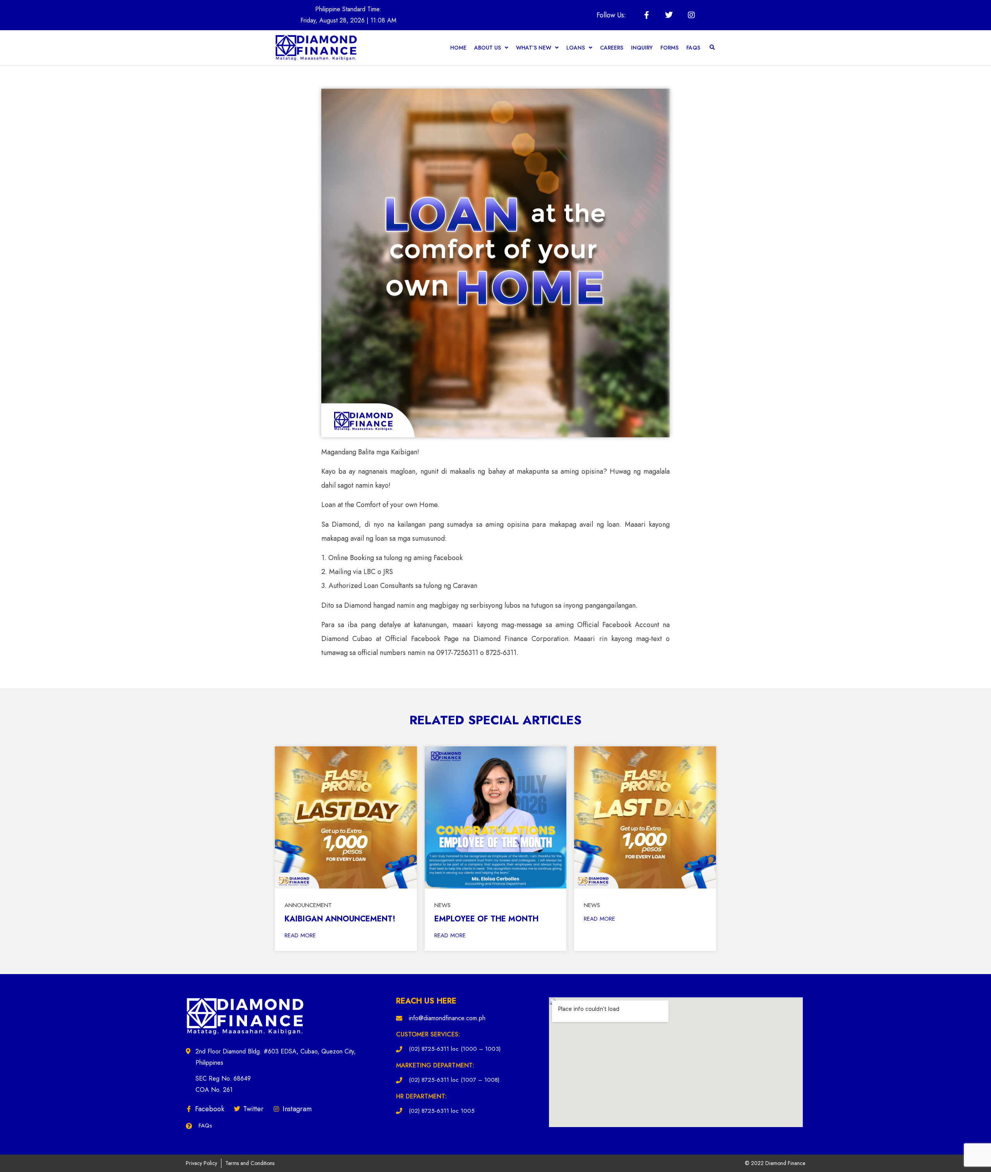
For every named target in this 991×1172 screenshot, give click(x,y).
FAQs (693, 48)
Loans (575, 48)
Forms (669, 48)
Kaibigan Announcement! (340, 919)
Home (458, 48)
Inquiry (642, 48)
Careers (611, 48)
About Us (487, 48)
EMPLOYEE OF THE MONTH (486, 919)
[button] (712, 47)
